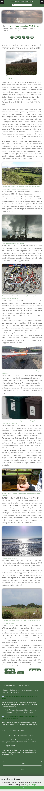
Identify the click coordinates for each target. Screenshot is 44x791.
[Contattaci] (32, 38)
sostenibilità (10, 673)
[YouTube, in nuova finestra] (24, 38)
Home (11, 26)
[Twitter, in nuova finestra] (20, 38)
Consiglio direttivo (10, 746)
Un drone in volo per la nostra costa (17, 735)
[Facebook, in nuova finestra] (12, 38)
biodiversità (10, 670)
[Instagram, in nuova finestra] (16, 38)
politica (20, 673)
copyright (22, 763)
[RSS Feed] (28, 38)
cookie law (22, 775)
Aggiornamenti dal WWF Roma (26, 26)
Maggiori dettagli (30, 785)
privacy (22, 769)
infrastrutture (35, 670)
